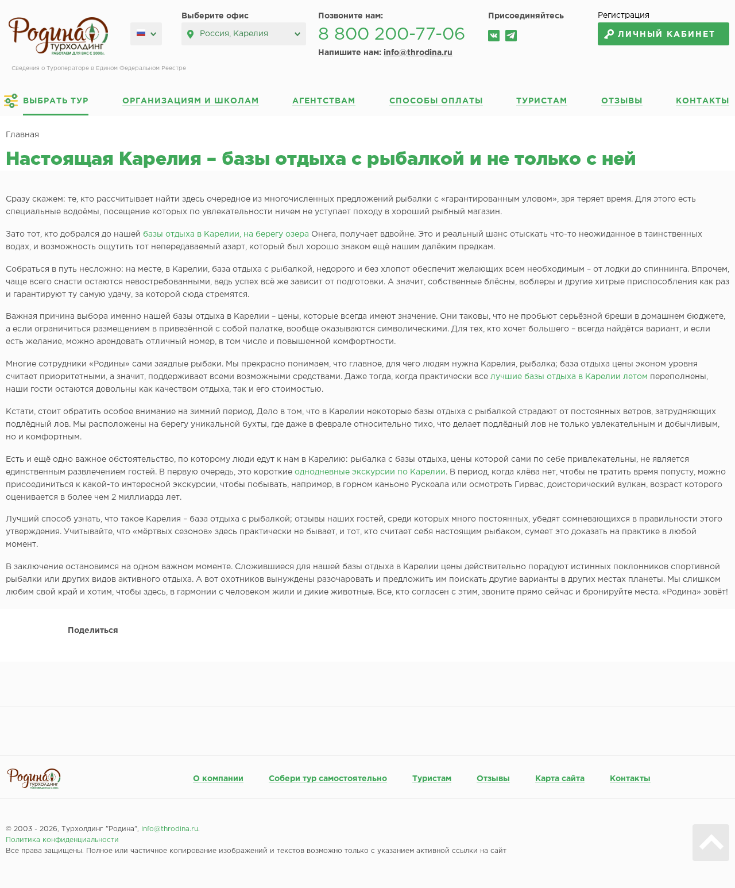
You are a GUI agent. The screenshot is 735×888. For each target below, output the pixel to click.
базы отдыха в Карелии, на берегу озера (226, 234)
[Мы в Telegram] (511, 35)
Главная (22, 135)
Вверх (711, 842)
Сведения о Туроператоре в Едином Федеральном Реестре (98, 68)
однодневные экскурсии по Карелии (370, 472)
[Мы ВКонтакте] (494, 35)
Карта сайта (560, 778)
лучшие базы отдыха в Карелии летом (569, 376)
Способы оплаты (436, 101)
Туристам (541, 101)
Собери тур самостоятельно (328, 778)
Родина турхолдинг (58, 36)
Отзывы (622, 101)
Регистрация (623, 15)
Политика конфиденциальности (62, 840)
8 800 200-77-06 (391, 35)
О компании (218, 778)
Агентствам (323, 101)
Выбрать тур (55, 101)
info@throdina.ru (418, 52)
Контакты (702, 101)
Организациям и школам (190, 101)
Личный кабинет (666, 34)
